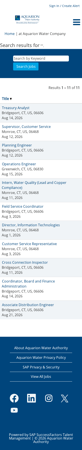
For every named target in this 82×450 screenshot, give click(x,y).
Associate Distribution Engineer (28, 304)
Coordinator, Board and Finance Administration (28, 284)
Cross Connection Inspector (25, 262)
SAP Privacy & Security (41, 367)
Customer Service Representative (29, 243)
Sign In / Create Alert (64, 6)
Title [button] (6, 98)
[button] (68, 22)
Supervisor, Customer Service (26, 126)
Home (10, 33)
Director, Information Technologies (31, 225)
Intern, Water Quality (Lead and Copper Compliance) (34, 185)
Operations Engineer (19, 164)
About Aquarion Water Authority (41, 347)
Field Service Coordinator (23, 206)
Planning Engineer (17, 145)
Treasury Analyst (16, 107)
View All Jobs (41, 376)
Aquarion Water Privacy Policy (41, 357)
